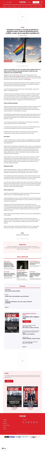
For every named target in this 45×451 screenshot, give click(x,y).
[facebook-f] (23, 422)
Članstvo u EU (19, 234)
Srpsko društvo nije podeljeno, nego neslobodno (17, 296)
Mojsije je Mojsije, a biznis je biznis (31, 338)
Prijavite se (29, 2)
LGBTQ (27, 234)
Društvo (19, 6)
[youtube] (29, 422)
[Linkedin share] (27, 66)
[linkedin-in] (37, 422)
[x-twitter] (26, 422)
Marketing (5, 423)
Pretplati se (27, 321)
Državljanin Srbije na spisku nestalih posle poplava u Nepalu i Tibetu (35, 275)
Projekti (4, 428)
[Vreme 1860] (12, 323)
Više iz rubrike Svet (22, 256)
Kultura (26, 6)
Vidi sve (6, 307)
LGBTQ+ (17, 76)
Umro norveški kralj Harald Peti (35, 263)
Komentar (35, 6)
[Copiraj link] (25, 66)
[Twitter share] (20, 66)
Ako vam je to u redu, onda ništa (30, 327)
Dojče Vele (28, 79)
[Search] (4, 2)
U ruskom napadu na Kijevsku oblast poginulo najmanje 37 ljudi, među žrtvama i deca (22, 275)
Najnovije (5, 6)
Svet (23, 6)
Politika (9, 6)
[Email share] (22, 66)
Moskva (30, 139)
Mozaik (30, 6)
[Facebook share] (17, 66)
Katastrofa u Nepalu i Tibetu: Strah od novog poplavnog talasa (9, 274)
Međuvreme (16, 247)
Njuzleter (5, 427)
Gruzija (5, 75)
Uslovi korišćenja (6, 425)
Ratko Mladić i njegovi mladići (12, 291)
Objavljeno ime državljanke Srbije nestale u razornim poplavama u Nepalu (9, 264)
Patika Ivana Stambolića (28, 334)
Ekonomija (14, 6)
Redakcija (5, 419)
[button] (5, 398)
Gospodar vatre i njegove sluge (30, 317)
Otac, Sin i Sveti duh (27, 342)
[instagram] (31, 422)
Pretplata (36, 2)
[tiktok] (34, 422)
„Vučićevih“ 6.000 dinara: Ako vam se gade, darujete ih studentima (18, 302)
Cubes (28, 433)
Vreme (19, 433)
